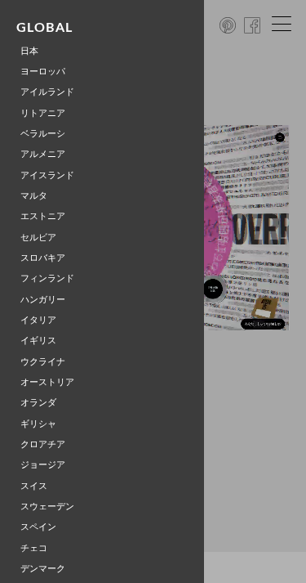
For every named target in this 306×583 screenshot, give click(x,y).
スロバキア (42, 257)
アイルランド (47, 91)
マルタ (33, 195)
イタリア (38, 320)
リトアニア (42, 113)
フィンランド (47, 278)
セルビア (38, 237)
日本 (29, 51)
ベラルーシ (42, 133)
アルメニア (42, 154)
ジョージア (42, 464)
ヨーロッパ (42, 71)
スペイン (38, 526)
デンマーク (42, 568)
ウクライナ (42, 361)
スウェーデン (47, 506)
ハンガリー (42, 299)
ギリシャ (38, 423)
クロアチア (42, 444)
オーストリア (47, 382)
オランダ (38, 402)
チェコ (33, 548)
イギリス (38, 340)
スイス (33, 486)
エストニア (42, 216)
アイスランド (47, 175)
